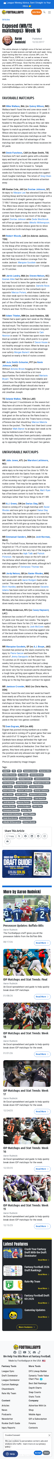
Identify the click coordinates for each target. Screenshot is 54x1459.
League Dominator (11, 1380)
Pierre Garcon (17, 653)
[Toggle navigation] (49, 12)
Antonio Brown (18, 369)
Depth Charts (35, 1388)
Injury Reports (8, 1427)
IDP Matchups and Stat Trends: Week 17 (25, 1092)
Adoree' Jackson (24, 791)
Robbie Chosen (9, 775)
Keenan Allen (8, 279)
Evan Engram (12, 726)
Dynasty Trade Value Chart (39, 1377)
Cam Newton (40, 799)
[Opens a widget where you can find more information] (10, 1454)
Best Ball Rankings (38, 1383)
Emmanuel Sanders (16, 537)
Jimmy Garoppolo (19, 656)
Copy (11, 836)
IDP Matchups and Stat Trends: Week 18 (25, 1035)
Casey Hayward (40, 610)
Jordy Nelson (13, 573)
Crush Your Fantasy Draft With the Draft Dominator (35, 1252)
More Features (26, 1327)
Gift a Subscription (38, 1419)
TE (14, 771)
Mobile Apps (35, 1414)
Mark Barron (18, 428)
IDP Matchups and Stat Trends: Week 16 (25, 1149)
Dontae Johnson (36, 189)
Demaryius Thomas (29, 567)
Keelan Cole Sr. (26, 779)
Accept (38, 1453)
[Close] (49, 1435)
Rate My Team (32, 1281)
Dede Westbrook (40, 219)
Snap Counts (35, 1392)
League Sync (8, 1371)
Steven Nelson (36, 276)
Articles (6, 19)
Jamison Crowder (15, 686)
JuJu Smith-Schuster (17, 362)
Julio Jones (12, 460)
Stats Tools (34, 1396)
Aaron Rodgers (29, 580)
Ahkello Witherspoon (39, 222)
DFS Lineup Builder (38, 1371)
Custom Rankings (10, 1384)
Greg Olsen (45, 176)
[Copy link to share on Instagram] (44, 836)
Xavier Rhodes (35, 573)
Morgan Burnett (21, 352)
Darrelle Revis (42, 285)
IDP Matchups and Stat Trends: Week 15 (25, 1207)
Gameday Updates (35, 1310)
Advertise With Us (37, 1405)
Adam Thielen (13, 315)
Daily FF (6, 771)
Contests (33, 1427)
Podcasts (6, 1414)
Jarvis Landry (13, 276)
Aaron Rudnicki (20, 40)
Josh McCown (37, 626)
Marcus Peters (18, 292)
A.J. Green (11, 503)
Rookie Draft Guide (11, 1423)
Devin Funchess (14, 152)
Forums (32, 1423)
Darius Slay (31, 503)
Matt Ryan (45, 490)
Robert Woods (13, 236)
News (4, 1410)
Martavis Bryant (9, 779)
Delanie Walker (13, 399)
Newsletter (7, 1419)
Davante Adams (30, 771)
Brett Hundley (9, 586)
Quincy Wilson (36, 106)
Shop (31, 1410)
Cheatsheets (8, 1389)
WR (19, 771)
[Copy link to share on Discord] (7, 841)
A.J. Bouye (39, 646)
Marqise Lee (19, 192)
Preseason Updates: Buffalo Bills (23, 925)
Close (46, 1453)
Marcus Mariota (39, 422)
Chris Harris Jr (21, 787)
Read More (41, 943)
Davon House (41, 342)
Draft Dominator (10, 1375)
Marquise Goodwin (27, 262)
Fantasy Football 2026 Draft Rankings (37, 1268)
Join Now (36, 12)
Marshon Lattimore (38, 460)
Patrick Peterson (40, 802)
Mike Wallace (13, 106)
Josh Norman (43, 537)
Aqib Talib (28, 553)
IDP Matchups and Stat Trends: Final (25, 979)
